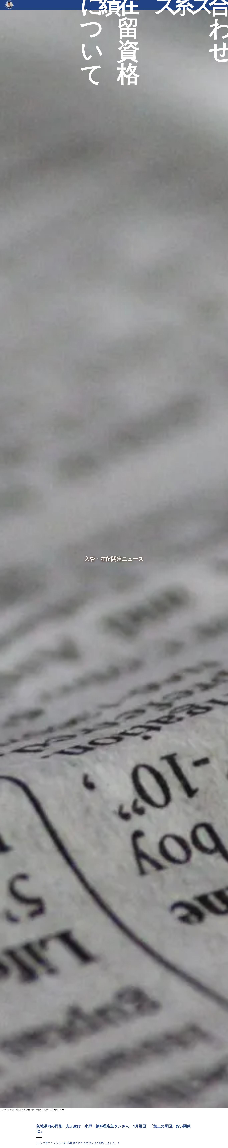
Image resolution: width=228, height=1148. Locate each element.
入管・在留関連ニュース (55, 1109)
